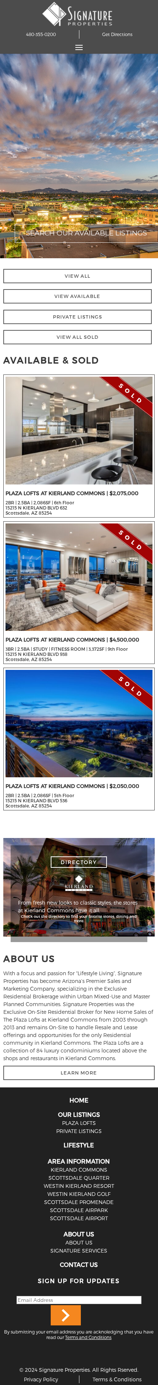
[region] (79, 156)
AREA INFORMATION (79, 1161)
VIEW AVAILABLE (77, 296)
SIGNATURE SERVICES (78, 1250)
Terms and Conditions (88, 1337)
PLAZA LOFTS (79, 1123)
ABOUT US (79, 1233)
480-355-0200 (41, 34)
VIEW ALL (77, 276)
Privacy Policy (41, 1379)
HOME (79, 1100)
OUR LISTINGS (79, 1114)
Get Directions (117, 34)
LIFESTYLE (79, 1144)
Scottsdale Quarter (79, 1178)
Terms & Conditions (117, 1379)
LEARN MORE (79, 1073)
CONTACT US (79, 1264)
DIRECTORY (79, 862)
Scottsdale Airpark (79, 1210)
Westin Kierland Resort (79, 1186)
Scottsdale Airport (79, 1218)
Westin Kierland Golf (79, 1194)
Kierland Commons (79, 1169)
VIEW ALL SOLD (77, 337)
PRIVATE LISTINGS (77, 317)
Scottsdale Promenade (79, 1202)
